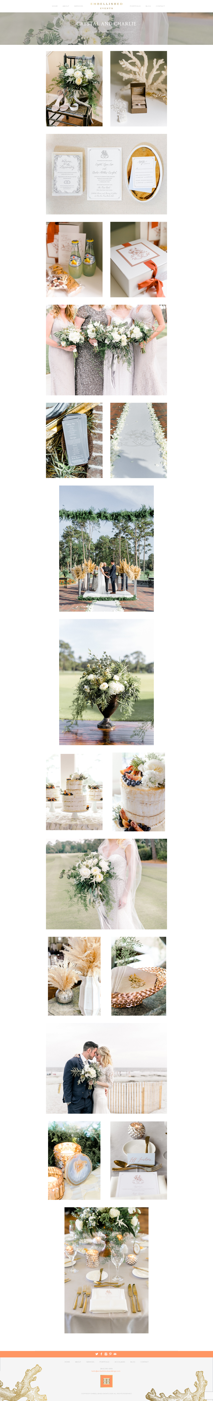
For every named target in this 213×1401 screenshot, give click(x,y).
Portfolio (135, 6)
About (66, 6)
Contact (160, 6)
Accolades (120, 1362)
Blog (148, 6)
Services (78, 6)
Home (55, 6)
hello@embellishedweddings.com (105, 1371)
